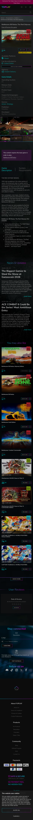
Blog (16, 745)
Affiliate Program (16, 748)
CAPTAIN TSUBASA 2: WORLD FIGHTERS (14, 565)
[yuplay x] (21, 670)
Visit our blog (16, 661)
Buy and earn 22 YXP (25, 52)
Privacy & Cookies (16, 713)
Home (2, 18)
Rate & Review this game (9, 27)
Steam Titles (16, 735)
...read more (27, 296)
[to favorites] (28, 50)
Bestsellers (16, 729)
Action (16, 18)
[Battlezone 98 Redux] (16, 383)
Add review (16, 607)
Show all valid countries (16, 66)
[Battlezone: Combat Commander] (16, 439)
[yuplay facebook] (26, 670)
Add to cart (22, 49)
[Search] (30, 12)
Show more (16, 579)
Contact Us (16, 754)
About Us (16, 707)
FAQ (16, 751)
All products (9, 18)
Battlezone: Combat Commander (11, 450)
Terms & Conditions (13, 641)
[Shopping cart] (26, 7)
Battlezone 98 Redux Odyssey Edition (13, 366)
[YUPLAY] (6, 7)
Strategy (10, 104)
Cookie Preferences (16, 716)
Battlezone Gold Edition (9, 422)
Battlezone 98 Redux (9, 157)
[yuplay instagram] (16, 670)
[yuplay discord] (7, 670)
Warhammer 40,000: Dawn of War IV (13, 478)
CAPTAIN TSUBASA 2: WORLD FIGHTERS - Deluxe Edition (15, 536)
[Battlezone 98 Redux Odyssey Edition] (16, 355)
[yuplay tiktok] (11, 670)
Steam (6, 58)
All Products (16, 726)
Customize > (16, 816)
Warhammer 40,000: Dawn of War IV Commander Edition (13, 506)
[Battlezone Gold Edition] (16, 411)
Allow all (16, 810)
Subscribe (7, 645)
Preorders (16, 732)
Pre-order (25, 482)
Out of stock (24, 370)
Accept (11, 641)
